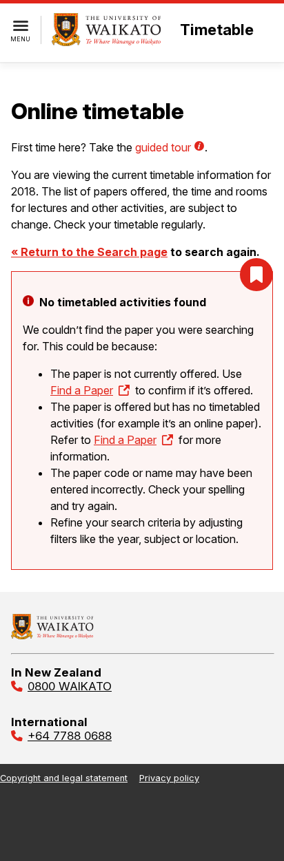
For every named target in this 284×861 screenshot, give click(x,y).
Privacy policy (169, 778)
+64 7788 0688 (70, 736)
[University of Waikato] (52, 635)
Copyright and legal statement (64, 778)
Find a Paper (81, 390)
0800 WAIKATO (70, 686)
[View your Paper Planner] (256, 274)
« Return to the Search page (89, 252)
